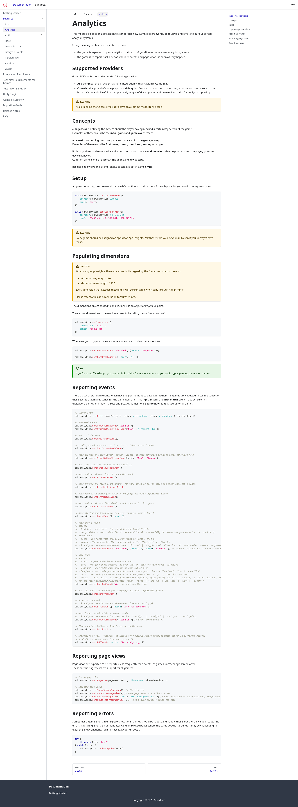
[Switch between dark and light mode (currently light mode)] (293, 4)
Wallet (8, 68)
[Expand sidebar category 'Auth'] (41, 35)
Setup (231, 24)
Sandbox (40, 4)
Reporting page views (239, 38)
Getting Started (12, 13)
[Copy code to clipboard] (217, 195)
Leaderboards (13, 46)
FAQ (5, 116)
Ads (7, 24)
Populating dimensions (239, 29)
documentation (107, 297)
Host (8, 41)
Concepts (233, 20)
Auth (8, 35)
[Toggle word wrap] (211, 412)
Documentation (22, 4)
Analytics (10, 29)
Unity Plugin (10, 94)
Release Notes (11, 111)
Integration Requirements (18, 74)
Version (9, 63)
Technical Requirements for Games (19, 81)
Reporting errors (236, 42)
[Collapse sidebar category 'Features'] (41, 18)
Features (8, 18)
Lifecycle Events (14, 52)
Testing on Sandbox (14, 88)
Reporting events (237, 33)
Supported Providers (238, 15)
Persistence (12, 57)
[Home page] (75, 14)
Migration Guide (12, 105)
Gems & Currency (13, 99)
